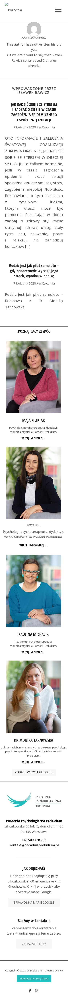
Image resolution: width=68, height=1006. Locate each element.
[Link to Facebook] (29, 991)
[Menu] (58, 6)
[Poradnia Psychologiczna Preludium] (28, 11)
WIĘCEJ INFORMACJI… (34, 438)
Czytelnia (48, 127)
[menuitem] (55, 6)
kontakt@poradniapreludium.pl (34, 845)
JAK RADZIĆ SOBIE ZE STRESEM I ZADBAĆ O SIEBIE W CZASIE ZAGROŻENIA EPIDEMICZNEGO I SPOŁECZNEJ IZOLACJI (34, 111)
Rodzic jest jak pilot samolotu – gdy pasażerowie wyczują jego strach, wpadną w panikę (34, 270)
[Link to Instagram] (36, 991)
